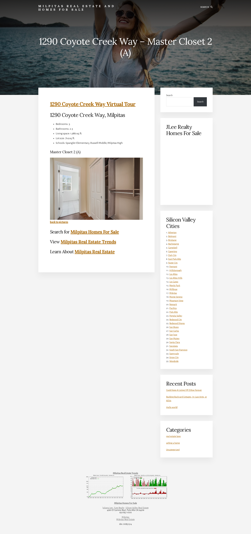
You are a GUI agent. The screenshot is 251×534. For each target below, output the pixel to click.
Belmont (172, 236)
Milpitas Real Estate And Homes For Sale (76, 7)
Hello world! (172, 407)
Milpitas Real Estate (95, 251)
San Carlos (174, 331)
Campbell (172, 248)
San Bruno (174, 327)
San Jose (173, 335)
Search (169, 95)
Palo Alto (173, 312)
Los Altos (173, 274)
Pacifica (173, 308)
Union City (174, 357)
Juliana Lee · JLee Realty (113, 508)
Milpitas (173, 293)
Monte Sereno (175, 297)
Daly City (172, 255)
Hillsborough (175, 270)
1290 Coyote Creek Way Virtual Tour (93, 104)
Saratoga (173, 346)
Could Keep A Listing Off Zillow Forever (184, 390)
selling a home (173, 443)
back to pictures (59, 222)
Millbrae (173, 289)
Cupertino (172, 251)
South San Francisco (178, 350)
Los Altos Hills (175, 278)
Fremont (173, 266)
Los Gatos (173, 282)
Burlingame (173, 244)
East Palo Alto (174, 259)
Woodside (174, 361)
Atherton (172, 232)
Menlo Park (174, 285)
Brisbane (172, 240)
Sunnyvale (174, 354)
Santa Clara (174, 342)
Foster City (173, 263)
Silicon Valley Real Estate (137, 508)
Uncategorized (173, 450)
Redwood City (175, 319)
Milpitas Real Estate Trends (88, 242)
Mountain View (176, 301)
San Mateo (174, 338)
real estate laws (173, 436)
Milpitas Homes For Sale (95, 232)
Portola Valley (175, 316)
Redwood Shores (177, 323)
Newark (173, 304)
